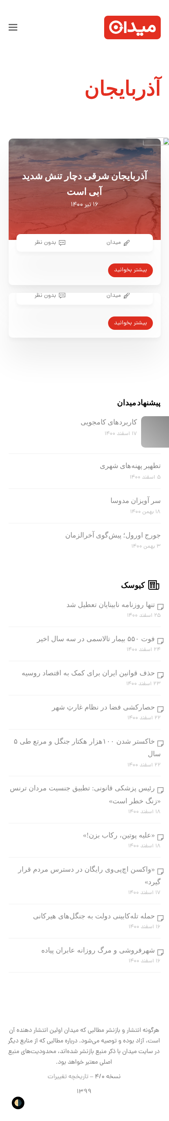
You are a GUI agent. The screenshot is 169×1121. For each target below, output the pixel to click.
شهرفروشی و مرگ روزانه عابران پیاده (98, 950)
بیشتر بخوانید (130, 270)
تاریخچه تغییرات (68, 1077)
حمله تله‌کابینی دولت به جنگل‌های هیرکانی (94, 916)
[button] (13, 27)
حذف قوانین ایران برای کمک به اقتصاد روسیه (88, 673)
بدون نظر (45, 242)
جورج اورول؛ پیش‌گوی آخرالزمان (113, 535)
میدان (114, 242)
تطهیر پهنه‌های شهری (130, 466)
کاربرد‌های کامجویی (109, 422)
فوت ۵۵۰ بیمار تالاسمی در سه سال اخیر (96, 639)
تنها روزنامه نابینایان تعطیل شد (110, 605)
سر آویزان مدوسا (135, 501)
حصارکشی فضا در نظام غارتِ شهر (103, 707)
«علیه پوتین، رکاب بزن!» (119, 835)
